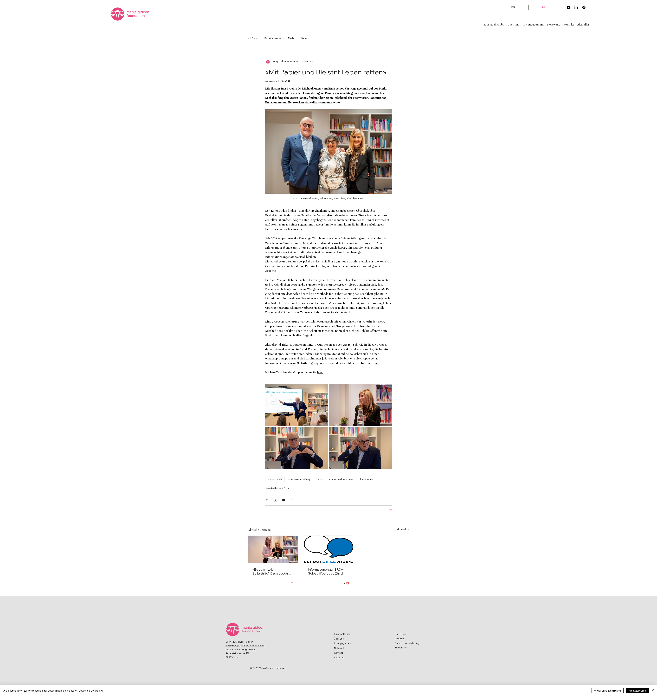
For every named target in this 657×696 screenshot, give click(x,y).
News (304, 38)
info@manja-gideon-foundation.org (245, 645)
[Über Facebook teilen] (266, 499)
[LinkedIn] (576, 7)
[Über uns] (368, 638)
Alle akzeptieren (637, 690)
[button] (513, 24)
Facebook (400, 634)
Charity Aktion (366, 479)
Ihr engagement (343, 643)
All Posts (252, 38)
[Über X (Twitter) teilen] (275, 499)
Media (291, 38)
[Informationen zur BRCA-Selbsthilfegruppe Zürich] (328, 549)
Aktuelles (339, 657)
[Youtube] (568, 7)
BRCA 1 (319, 479)
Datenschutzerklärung (407, 643)
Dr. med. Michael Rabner (341, 479)
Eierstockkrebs (272, 38)
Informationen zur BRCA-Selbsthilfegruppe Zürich (326, 571)
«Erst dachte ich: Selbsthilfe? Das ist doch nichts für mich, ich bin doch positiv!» (272, 571)
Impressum (401, 647)
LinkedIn (399, 638)
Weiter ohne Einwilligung (607, 690)
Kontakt (338, 652)
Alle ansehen (402, 529)
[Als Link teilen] (292, 499)
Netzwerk (339, 648)
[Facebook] (584, 7)
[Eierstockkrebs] (368, 634)
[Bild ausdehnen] (296, 405)
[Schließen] (653, 690)
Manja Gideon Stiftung (299, 479)
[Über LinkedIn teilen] (283, 499)
